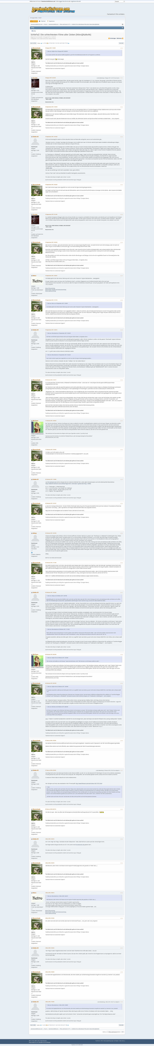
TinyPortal (97, 1040)
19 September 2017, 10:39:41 (51, 275)
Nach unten (33, 43)
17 (65, 43)
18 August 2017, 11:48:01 (50, 48)
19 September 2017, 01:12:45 (51, 214)
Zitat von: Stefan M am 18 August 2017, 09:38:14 (58, 51)
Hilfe (102, 1040)
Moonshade (36, 48)
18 (67, 43)
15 (61, 43)
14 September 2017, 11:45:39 (51, 106)
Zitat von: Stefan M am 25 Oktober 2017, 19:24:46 (58, 657)
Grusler (35, 78)
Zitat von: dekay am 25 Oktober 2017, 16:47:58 (57, 595)
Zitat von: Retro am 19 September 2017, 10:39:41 (58, 303)
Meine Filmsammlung (50, 288)
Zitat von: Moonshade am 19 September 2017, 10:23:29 (59, 333)
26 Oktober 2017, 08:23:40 (50, 654)
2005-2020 (81, 1044)
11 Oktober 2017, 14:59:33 (50, 420)
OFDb (34, 31)
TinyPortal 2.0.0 (74, 1044)
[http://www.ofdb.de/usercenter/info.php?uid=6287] (32, 552)
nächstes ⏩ (120, 38)
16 (63, 43)
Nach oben (33, 1025)
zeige (51, 168)
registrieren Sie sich (76, 1)
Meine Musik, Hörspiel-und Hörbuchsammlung (55, 289)
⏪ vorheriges (112, 38)
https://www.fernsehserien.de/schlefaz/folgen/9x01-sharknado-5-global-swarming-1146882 (68, 483)
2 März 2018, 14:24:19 (49, 863)
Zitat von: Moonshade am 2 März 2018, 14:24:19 (58, 896)
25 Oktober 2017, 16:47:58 (50, 533)
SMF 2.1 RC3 (31, 1040)
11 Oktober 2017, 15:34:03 (50, 449)
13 (58, 43)
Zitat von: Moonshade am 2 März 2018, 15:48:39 (58, 1005)
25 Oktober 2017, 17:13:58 (50, 562)
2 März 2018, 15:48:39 (49, 972)
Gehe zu (104, 1032)
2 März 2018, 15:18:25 (49, 918)
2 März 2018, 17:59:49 (49, 1001)
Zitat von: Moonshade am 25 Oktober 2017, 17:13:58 (58, 629)
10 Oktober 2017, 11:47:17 (50, 379)
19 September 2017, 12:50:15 (51, 329)
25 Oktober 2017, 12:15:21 (50, 503)
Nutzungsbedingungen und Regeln (111, 1040)
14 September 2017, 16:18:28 (51, 136)
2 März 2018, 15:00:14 (49, 892)
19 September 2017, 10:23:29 (51, 242)
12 (56, 43)
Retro (34, 276)
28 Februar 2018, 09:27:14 (50, 809)
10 (53, 43)
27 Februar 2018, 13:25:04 (50, 740)
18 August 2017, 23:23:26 (50, 77)
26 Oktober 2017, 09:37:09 (50, 683)
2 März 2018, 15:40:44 (49, 948)
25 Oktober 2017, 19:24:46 (50, 592)
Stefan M (35, 137)
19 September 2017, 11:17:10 (51, 300)
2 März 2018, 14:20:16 (49, 839)
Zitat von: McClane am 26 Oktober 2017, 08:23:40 (58, 706)
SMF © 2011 (37, 1040)
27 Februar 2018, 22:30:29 (50, 770)
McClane (35, 421)
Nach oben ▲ (122, 1040)
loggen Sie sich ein (63, 1)
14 (60, 43)
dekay (35, 533)
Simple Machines (43, 1040)
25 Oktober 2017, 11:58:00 (50, 479)
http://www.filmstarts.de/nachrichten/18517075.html (89, 783)
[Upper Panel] (122, 24)
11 (55, 43)
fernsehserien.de (52, 482)
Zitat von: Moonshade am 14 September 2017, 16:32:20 (59, 354)
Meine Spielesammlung (50, 291)
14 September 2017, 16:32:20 (51, 184)
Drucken (121, 43)
